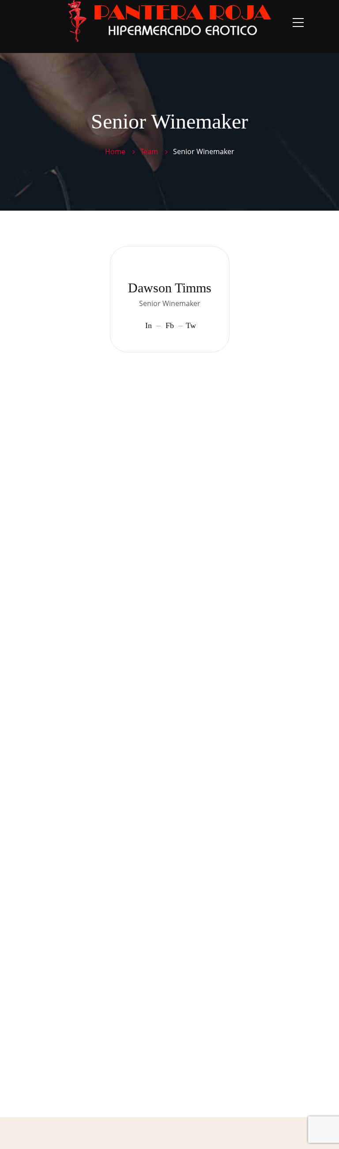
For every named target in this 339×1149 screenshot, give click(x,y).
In (148, 325)
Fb (170, 325)
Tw (191, 325)
